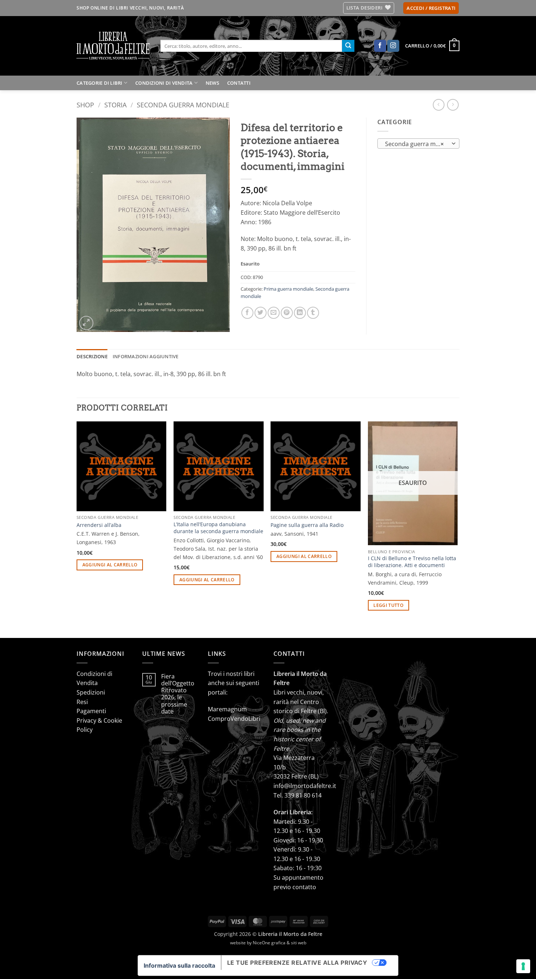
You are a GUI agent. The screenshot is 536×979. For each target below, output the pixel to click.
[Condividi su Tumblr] (313, 313)
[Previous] (76, 529)
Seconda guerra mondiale (183, 104)
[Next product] (438, 104)
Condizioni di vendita (164, 83)
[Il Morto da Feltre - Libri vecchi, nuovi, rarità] (113, 46)
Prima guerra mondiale (288, 289)
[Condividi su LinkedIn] (300, 313)
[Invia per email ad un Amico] (274, 313)
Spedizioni (91, 692)
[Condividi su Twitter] (261, 313)
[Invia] (348, 46)
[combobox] (418, 143)
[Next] (457, 529)
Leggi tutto (388, 605)
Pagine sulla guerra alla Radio (307, 525)
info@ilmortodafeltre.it (304, 786)
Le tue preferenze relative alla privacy (297, 962)
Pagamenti (91, 711)
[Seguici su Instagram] (393, 46)
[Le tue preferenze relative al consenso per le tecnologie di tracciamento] (523, 966)
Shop (85, 104)
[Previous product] (452, 104)
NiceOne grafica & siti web (279, 942)
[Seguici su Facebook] (380, 46)
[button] (431, 8)
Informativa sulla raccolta (179, 965)
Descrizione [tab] (92, 356)
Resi (82, 702)
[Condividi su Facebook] (247, 313)
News (212, 83)
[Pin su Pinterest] (287, 313)
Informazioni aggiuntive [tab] (146, 356)
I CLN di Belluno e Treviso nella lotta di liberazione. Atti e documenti (412, 562)
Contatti (238, 83)
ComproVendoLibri (234, 719)
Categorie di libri (100, 83)
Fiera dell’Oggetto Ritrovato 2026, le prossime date (177, 694)
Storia (115, 104)
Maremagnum (227, 709)
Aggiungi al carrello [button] (109, 564)
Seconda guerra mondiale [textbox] (418, 144)
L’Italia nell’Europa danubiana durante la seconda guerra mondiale (218, 528)
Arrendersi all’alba (99, 525)
